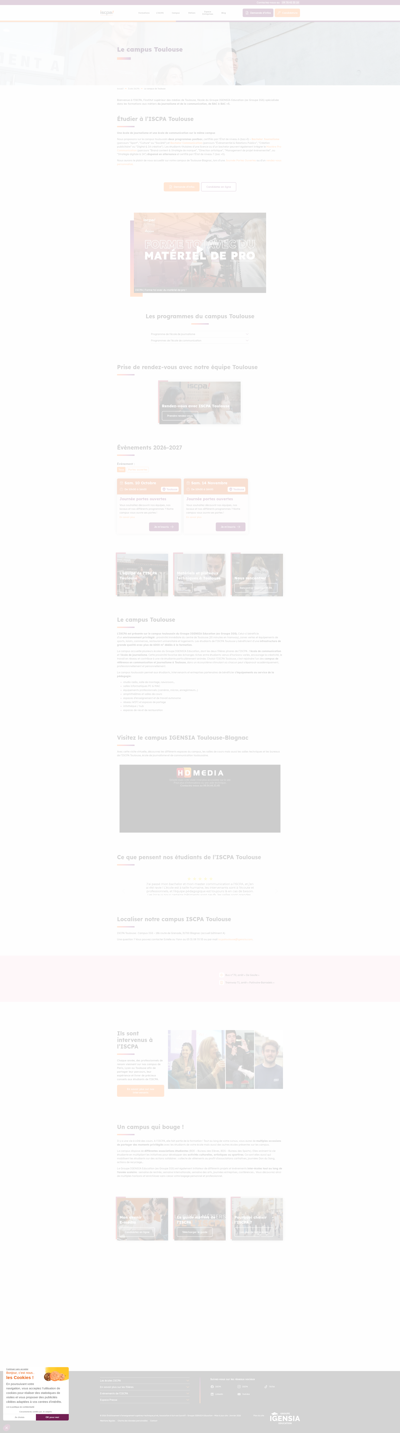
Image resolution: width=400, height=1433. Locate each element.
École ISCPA (133, 88)
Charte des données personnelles (133, 1421)
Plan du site (258, 1415)
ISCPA (218, 1386)
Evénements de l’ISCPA (114, 1393)
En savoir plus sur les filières (117, 1387)
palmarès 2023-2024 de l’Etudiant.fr (149, 1313)
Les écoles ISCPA (110, 1380)
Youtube (246, 1394)
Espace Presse (108, 1399)
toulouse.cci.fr (132, 1337)
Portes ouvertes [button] (137, 469)
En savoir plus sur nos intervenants (140, 1091)
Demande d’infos (260, 12)
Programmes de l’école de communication (176, 340)
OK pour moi (52, 1417)
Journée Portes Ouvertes (240, 160)
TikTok (272, 1386)
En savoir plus (127, 517)
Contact (153, 1421)
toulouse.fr (129, 1333)
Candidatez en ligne (218, 186)
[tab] (144, 13)
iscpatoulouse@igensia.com (235, 939)
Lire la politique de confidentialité (20, 1407)
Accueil (120, 88)
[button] (200, 403)
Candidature (290, 12)
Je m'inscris (161, 526)
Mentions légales (107, 1421)
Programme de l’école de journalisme (173, 334)
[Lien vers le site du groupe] (285, 1418)
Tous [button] (121, 469)
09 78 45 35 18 (290, 2)
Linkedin (219, 1394)
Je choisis (19, 1417)
